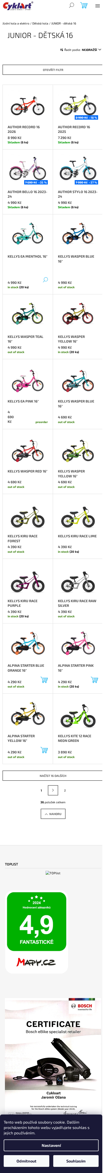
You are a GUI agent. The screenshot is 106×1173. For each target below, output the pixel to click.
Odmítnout (26, 1161)
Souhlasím (76, 1161)
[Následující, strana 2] (53, 790)
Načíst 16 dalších (53, 775)
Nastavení (51, 1145)
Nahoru (55, 814)
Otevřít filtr (53, 69)
